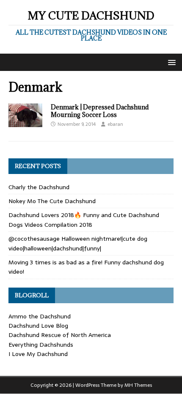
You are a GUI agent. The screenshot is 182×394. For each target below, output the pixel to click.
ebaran (115, 124)
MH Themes (138, 385)
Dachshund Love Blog (38, 325)
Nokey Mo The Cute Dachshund (52, 201)
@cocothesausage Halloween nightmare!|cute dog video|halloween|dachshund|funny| (77, 243)
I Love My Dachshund (38, 354)
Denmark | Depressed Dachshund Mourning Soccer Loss (100, 111)
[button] (170, 62)
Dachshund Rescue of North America (59, 335)
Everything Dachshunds (40, 344)
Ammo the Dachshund (39, 316)
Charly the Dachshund (38, 187)
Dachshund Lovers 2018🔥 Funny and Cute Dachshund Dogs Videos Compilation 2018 (83, 219)
